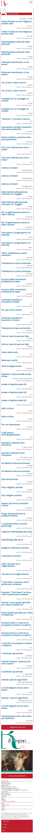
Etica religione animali (11, 495)
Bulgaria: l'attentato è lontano (15, 547)
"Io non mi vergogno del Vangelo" (14, 790)
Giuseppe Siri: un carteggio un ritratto (15, 99)
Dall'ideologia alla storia (12, 539)
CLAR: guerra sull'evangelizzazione (10, 433)
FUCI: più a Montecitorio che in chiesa (15, 148)
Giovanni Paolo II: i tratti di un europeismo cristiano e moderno (16, 623)
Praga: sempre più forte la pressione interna (13, 514)
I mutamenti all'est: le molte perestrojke (14, 524)
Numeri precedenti (6, 784)
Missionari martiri (9, 360)
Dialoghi (3, 800)
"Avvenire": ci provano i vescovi (15, 119)
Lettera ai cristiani (9, 167)
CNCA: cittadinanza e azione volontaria (14, 254)
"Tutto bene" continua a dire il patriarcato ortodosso (15, 583)
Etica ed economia (9, 479)
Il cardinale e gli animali (12, 653)
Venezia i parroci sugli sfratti (14, 679)
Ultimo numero (5, 782)
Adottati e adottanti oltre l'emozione (13, 454)
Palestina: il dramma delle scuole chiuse (16, 375)
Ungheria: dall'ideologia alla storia (16, 531)
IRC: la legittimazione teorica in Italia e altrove (15, 213)
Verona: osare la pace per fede (15, 336)
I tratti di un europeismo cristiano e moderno (16, 644)
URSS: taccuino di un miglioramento (10, 564)
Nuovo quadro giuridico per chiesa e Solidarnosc (17, 613)
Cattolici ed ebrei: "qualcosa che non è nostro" (15, 662)
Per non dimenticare (10, 424)
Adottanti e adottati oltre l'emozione (13, 443)
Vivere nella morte (9, 352)
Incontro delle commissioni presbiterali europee (13, 280)
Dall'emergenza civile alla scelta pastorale (15, 42)
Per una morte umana (11, 310)
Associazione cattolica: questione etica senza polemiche (16, 128)
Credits (5, 827)
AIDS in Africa (7, 408)
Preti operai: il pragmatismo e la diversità (16, 233)
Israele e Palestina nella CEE (13, 384)
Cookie (5, 824)
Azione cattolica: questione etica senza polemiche (16, 138)
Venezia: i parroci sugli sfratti (14, 697)
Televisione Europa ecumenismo (16, 328)
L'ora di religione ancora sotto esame (15, 688)
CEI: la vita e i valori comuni (13, 82)
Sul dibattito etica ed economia (15, 463)
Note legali (6, 821)
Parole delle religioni (10, 788)
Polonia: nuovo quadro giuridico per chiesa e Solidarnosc (16, 603)
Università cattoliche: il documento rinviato (11, 300)
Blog (2, 798)
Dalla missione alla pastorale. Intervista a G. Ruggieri (14, 193)
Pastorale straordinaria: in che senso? (15, 63)
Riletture (8, 787)
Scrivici (3, 810)
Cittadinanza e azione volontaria (16, 263)
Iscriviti (3, 806)
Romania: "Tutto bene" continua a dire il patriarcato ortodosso (16, 593)
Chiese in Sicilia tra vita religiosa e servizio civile (16, 32)
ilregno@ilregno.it (17, 818)
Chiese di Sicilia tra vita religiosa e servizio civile (16, 22)
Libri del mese (5, 785)
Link (4, 830)
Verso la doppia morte (11, 366)
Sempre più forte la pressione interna (14, 504)
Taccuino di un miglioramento (15, 574)
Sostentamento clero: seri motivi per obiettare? (16, 717)
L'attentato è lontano (11, 555)
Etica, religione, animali (11, 487)
